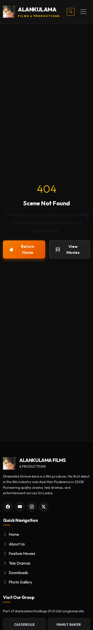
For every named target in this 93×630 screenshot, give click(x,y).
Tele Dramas (19, 563)
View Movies (73, 249)
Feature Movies (21, 553)
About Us (16, 543)
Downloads (18, 572)
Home (13, 534)
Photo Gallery (20, 582)
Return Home (27, 249)
